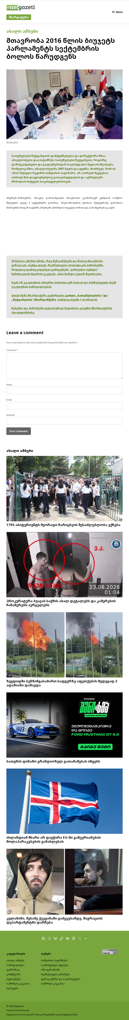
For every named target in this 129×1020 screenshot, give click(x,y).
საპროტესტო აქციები (54, 965)
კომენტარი (13, 974)
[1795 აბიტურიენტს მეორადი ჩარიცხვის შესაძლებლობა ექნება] (64, 489)
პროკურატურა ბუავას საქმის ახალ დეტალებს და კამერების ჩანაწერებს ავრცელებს (61, 602)
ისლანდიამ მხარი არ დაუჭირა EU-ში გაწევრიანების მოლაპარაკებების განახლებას (53, 839)
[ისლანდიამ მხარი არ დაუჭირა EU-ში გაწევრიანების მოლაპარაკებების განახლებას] (64, 801)
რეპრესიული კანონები (55, 974)
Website (10, 415)
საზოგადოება (15, 965)
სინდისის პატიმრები (54, 960)
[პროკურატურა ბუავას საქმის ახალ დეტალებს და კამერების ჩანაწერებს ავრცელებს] (64, 565)
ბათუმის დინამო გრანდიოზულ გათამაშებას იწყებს (53, 761)
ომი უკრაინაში (50, 969)
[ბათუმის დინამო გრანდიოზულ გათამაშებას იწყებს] (64, 725)
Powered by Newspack (17, 1010)
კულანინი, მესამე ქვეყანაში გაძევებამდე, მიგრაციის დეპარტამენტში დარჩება (54, 920)
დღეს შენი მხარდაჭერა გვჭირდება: (38, 295)
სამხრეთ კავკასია (18, 983)
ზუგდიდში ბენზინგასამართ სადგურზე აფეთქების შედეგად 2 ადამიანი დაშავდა (61, 683)
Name (9, 384)
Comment (12, 350)
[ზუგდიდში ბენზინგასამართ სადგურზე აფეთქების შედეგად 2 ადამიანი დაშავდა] (64, 645)
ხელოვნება (13, 979)
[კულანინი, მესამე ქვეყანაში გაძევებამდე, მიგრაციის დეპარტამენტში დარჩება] (64, 882)
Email (9, 399)
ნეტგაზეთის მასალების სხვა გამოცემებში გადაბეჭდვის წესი (42, 1014)
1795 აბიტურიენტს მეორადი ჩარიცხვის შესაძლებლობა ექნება (63, 524)
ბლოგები (12, 988)
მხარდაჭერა (19, 17)
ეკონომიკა (13, 969)
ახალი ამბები (22, 31)
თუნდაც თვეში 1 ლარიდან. (77, 299)
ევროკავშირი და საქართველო (60, 979)
